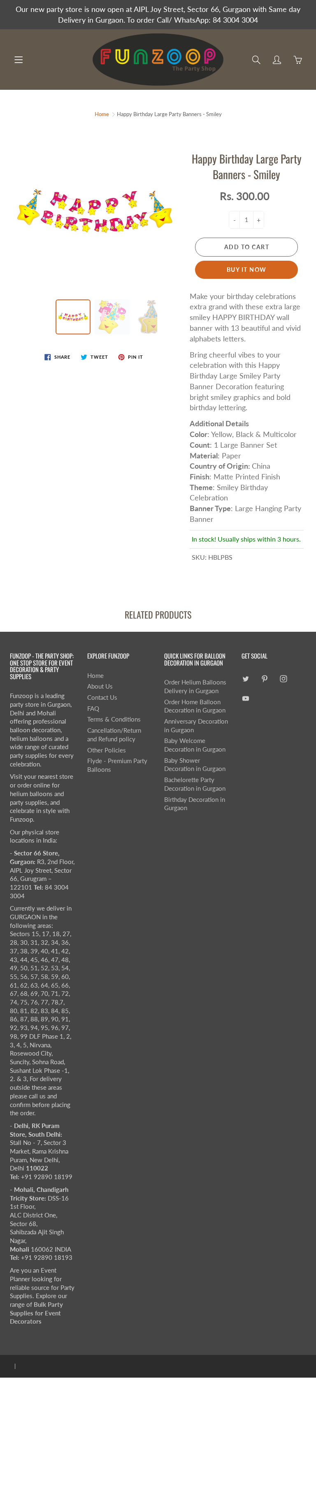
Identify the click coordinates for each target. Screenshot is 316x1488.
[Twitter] (246, 679)
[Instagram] (283, 679)
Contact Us (102, 697)
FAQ (93, 708)
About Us (100, 686)
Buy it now (247, 269)
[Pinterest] (265, 679)
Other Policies (106, 750)
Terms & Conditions (114, 719)
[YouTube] (246, 698)
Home (102, 114)
